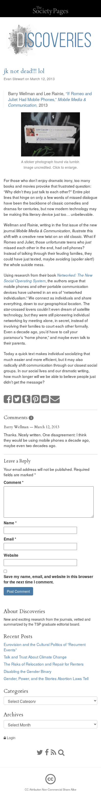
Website (11, 555)
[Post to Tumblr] (26, 399)
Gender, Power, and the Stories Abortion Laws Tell (46, 678)
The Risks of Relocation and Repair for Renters (44, 664)
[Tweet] (17, 399)
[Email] (55, 399)
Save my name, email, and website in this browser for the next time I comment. (48, 579)
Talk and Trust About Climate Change (35, 656)
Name (10, 523)
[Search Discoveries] (61, 752)
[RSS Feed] (53, 752)
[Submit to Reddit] (45, 399)
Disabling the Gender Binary (27, 671)
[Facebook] (47, 752)
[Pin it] (36, 399)
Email (10, 539)
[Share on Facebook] (8, 399)
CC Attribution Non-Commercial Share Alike (50, 789)
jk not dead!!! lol (24, 71)
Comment (14, 482)
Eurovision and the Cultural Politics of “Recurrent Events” (45, 647)
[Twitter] (40, 752)
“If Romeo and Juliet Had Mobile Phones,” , (50, 99)
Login (10, 737)
